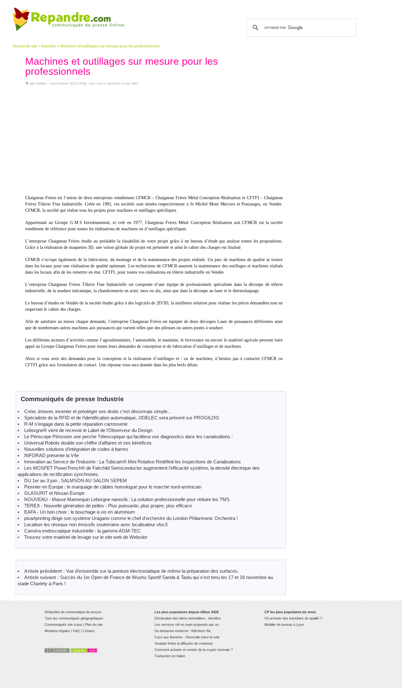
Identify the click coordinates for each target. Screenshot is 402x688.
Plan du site (94, 624)
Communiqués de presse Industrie (72, 399)
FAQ (76, 631)
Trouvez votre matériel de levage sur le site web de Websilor (85, 537)
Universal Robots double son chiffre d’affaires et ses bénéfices (88, 442)
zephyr (41, 83)
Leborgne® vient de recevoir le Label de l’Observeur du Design (88, 430)
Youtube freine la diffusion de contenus (184, 643)
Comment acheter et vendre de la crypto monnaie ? (194, 650)
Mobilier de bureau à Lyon (284, 624)
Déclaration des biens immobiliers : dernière (188, 618)
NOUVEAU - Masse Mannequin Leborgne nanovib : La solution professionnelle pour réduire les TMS (127, 499)
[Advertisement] (154, 140)
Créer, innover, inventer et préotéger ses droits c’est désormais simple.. (97, 411)
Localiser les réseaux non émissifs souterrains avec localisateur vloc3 (95, 524)
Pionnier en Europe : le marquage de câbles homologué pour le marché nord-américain (112, 486)
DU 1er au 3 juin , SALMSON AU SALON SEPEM (75, 480)
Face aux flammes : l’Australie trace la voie (187, 637)
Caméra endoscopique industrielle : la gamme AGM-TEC (82, 530)
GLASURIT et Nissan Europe (54, 493)
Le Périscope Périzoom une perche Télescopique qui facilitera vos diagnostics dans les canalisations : (128, 436)
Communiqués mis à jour (63, 624)
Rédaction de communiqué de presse (73, 612)
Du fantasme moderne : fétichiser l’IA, (183, 631)
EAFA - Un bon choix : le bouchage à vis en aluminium (79, 512)
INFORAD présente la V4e (51, 455)
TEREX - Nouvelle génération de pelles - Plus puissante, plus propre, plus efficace (108, 505)
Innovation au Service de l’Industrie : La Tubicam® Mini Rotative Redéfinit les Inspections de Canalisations (132, 461)
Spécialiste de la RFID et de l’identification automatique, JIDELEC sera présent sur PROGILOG (121, 417)
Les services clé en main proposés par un (187, 624)
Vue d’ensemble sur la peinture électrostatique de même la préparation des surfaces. (152, 571)
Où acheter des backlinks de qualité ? (293, 618)
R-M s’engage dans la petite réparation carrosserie (76, 424)
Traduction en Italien (170, 656)
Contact (89, 631)
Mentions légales (57, 631)
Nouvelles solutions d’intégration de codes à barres (76, 449)
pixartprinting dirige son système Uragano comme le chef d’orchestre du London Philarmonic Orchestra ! (131, 518)
